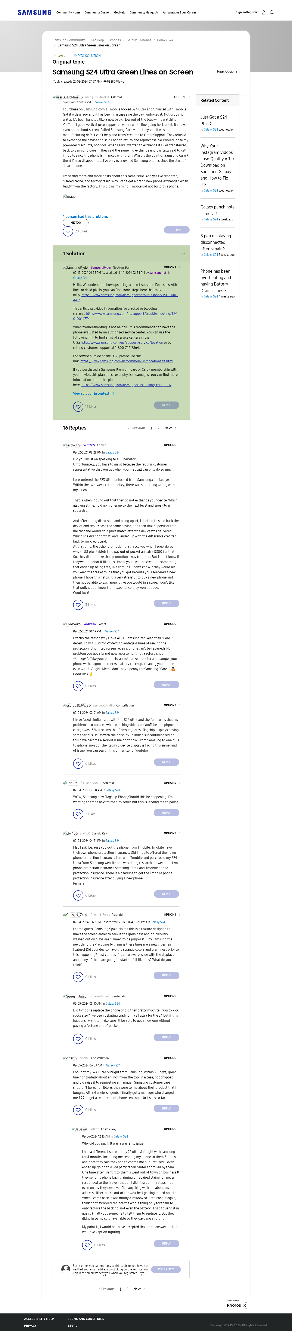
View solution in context (91, 393)
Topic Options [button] (227, 71)
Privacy (30, 1326)
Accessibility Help (39, 1319)
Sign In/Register (246, 12)
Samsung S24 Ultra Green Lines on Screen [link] (89, 45)
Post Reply (166, 1269)
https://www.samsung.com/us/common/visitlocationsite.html (126, 361)
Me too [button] (76, 223)
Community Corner (97, 12)
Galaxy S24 (165, 40)
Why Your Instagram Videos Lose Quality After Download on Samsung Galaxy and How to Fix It (217, 165)
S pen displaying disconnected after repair (216, 242)
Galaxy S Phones (139, 40)
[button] (182, 97)
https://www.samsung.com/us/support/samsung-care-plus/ (126, 385)
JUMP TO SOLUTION (86, 56)
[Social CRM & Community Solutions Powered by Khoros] (236, 1304)
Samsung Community (69, 40)
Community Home (68, 12)
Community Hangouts (144, 12)
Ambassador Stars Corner (179, 12)
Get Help (119, 12)
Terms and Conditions (86, 1319)
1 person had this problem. (85, 216)
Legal (72, 1326)
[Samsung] (34, 12)
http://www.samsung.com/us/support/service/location (122, 343)
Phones (115, 40)
